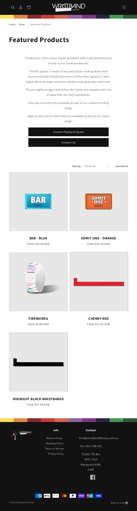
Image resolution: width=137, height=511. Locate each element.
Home (12, 24)
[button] (124, 7)
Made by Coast (118, 502)
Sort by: (76, 166)
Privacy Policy (56, 453)
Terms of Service (54, 448)
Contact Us (69, 142)
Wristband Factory (25, 502)
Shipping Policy (54, 443)
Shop (22, 24)
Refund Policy (54, 438)
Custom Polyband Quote (68, 132)
